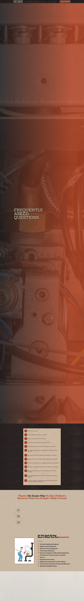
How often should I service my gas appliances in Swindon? (42, 446)
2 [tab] (18, 516)
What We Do (37, 1)
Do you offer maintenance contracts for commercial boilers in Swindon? (43, 476)
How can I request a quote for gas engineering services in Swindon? (42, 471)
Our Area (43, 1)
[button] (42, 430)
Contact (54, 1)
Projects (49, 1)
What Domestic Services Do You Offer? (37, 438)
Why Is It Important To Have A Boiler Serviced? (39, 442)
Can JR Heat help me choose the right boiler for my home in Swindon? (42, 451)
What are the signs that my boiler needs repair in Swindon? (42, 455)
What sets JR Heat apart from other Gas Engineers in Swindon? (43, 466)
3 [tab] (18, 522)
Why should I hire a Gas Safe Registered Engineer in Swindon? (43, 459)
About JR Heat (29, 1)
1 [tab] (18, 510)
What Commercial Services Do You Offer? (37, 434)
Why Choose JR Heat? (33, 430)
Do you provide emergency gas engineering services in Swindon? (43, 462)
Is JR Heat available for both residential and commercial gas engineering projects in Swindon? (42, 481)
